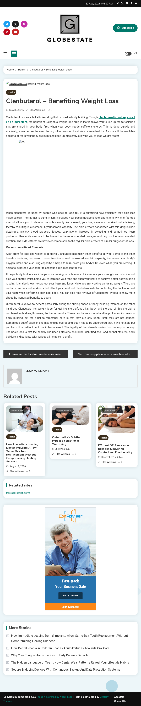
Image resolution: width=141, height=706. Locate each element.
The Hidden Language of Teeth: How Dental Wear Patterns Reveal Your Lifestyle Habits (70, 662)
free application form (18, 492)
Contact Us (120, 701)
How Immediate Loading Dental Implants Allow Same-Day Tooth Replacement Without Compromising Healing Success (22, 453)
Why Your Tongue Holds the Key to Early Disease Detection (51, 655)
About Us (119, 697)
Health (11, 92)
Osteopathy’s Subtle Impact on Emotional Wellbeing (66, 441)
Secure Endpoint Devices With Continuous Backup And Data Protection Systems (65, 669)
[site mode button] (128, 54)
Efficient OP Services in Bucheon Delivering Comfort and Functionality (115, 449)
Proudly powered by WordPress (54, 697)
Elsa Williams (37, 110)
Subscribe (128, 27)
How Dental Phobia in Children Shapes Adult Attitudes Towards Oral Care (60, 648)
